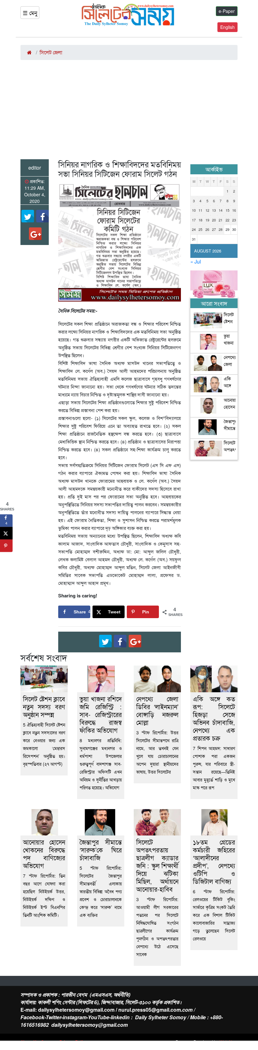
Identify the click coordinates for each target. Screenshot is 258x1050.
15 (227, 210)
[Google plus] (35, 233)
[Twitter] (27, 216)
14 (220, 210)
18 (200, 219)
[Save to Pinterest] (6, 546)
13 (214, 210)
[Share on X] (6, 533)
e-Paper (227, 11)
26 (207, 229)
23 (234, 219)
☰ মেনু (30, 12)
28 (220, 229)
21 (220, 219)
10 (194, 210)
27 (214, 229)
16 (234, 210)
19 (207, 219)
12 (207, 210)
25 (200, 229)
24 (194, 229)
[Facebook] (42, 216)
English (227, 27)
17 (194, 219)
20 (214, 219)
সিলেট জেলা (51, 52)
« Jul (195, 261)
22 (227, 219)
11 (200, 210)
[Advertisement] (129, 112)
